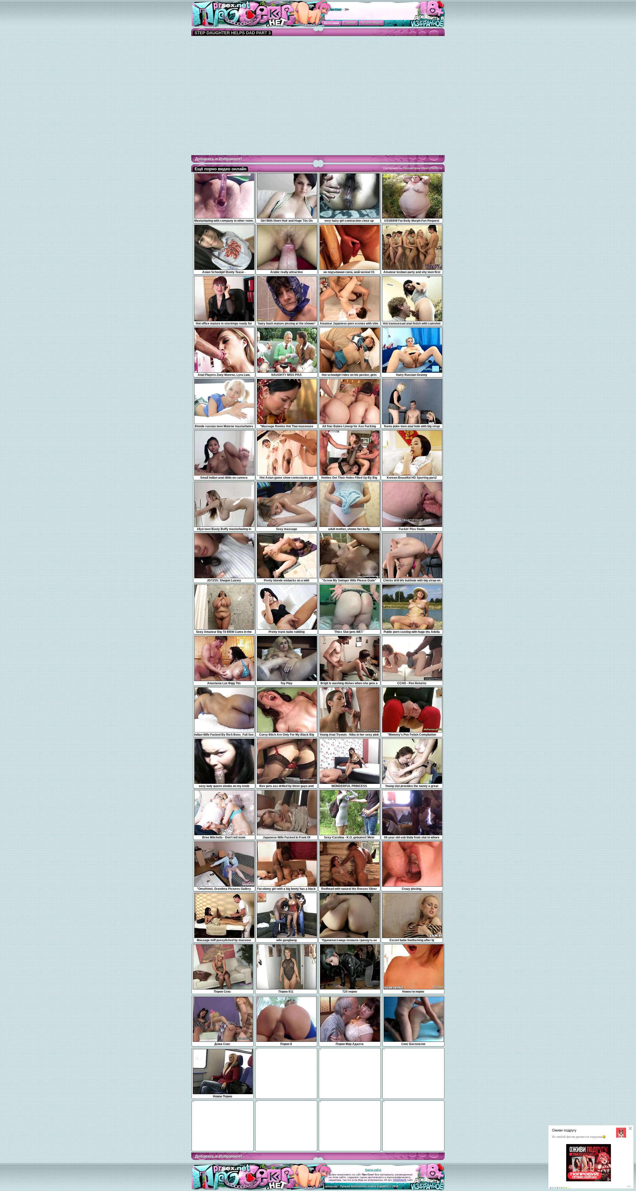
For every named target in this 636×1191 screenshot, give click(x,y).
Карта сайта (373, 1169)
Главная (350, 23)
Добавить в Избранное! (218, 159)
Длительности (432, 168)
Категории (331, 23)
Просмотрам (411, 168)
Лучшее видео (371, 23)
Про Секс (335, 9)
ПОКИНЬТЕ (399, 1180)
